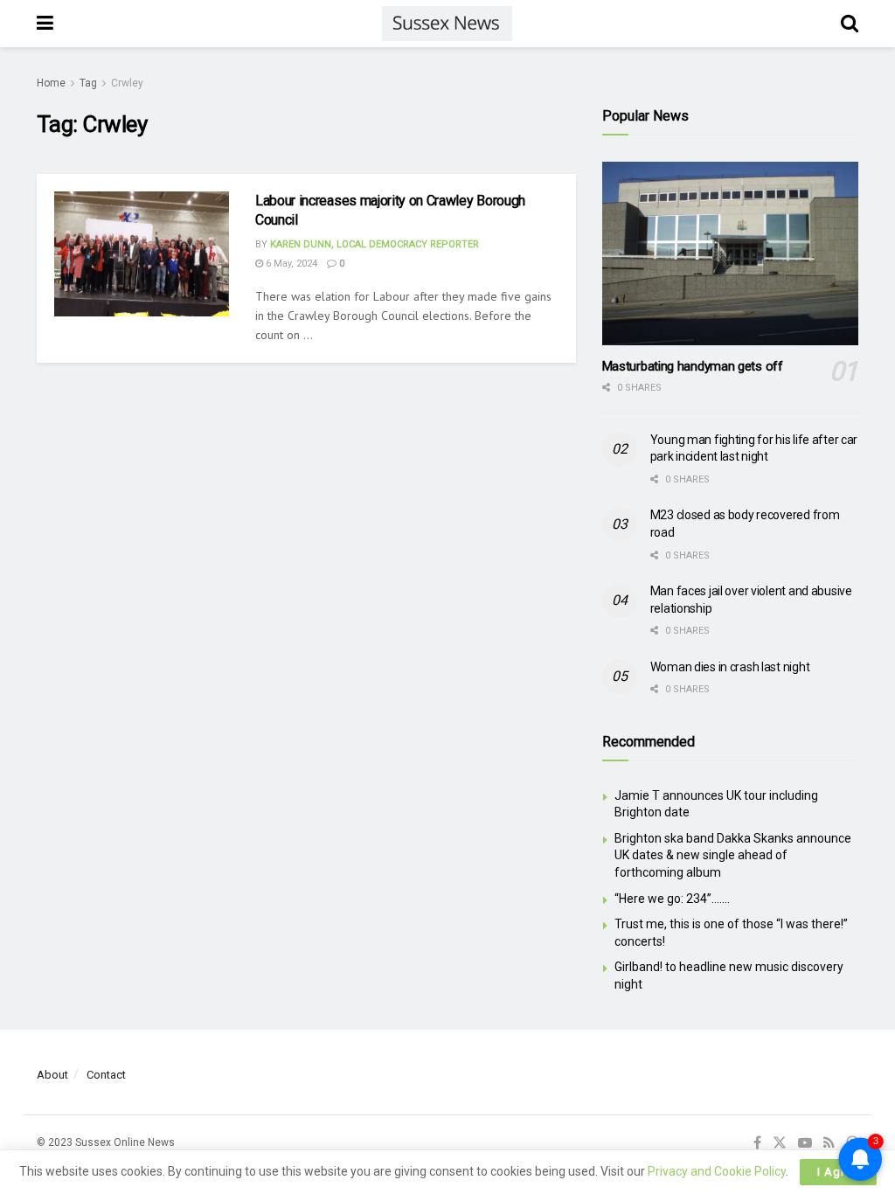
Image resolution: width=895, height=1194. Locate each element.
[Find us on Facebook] (757, 1143)
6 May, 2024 (290, 263)
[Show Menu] (45, 23)
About (52, 1074)
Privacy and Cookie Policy (717, 1171)
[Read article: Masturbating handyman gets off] (730, 253)
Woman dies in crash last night (730, 667)
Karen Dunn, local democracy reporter (374, 244)
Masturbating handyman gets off (692, 366)
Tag (88, 83)
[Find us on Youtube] (805, 1143)
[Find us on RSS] (829, 1143)
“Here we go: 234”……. (672, 899)
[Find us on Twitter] (780, 1143)
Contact (106, 1074)
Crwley (127, 83)
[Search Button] (849, 23)
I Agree (838, 1171)
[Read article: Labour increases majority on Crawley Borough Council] (141, 253)
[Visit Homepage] (446, 23)
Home (51, 83)
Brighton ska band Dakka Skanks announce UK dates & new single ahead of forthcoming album (732, 855)
